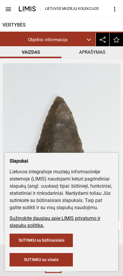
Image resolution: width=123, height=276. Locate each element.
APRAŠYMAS (92, 52)
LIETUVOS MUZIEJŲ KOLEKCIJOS (72, 9)
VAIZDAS (31, 52)
